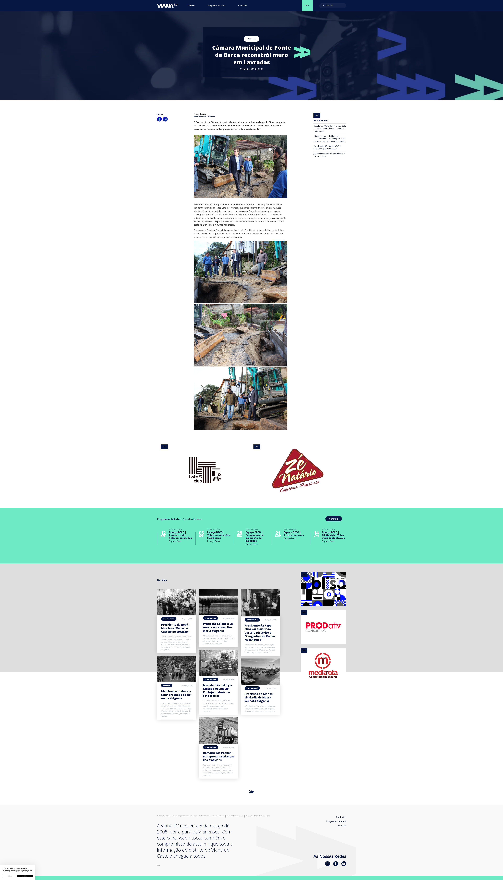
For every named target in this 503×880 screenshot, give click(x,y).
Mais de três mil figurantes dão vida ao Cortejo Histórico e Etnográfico (217, 690)
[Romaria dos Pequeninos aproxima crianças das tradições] (218, 742)
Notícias (191, 5)
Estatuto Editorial (218, 816)
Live (307, 5)
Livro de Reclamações (235, 816)
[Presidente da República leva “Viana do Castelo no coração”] (176, 614)
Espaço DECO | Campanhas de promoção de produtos (254, 536)
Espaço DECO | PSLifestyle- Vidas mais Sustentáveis (333, 535)
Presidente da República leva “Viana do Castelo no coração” (175, 628)
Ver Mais (333, 518)
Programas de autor (216, 5)
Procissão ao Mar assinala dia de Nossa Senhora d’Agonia (259, 697)
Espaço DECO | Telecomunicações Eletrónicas (218, 535)
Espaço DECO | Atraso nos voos (294, 534)
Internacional (168, 619)
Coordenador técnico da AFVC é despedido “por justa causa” (327, 147)
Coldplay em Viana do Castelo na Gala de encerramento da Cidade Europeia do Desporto (329, 128)
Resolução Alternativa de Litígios (258, 816)
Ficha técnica (204, 816)
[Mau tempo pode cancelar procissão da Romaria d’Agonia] (176, 681)
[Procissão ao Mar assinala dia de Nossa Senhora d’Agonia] (260, 683)
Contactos (242, 5)
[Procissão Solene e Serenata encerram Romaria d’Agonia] (218, 613)
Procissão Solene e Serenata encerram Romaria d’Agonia (218, 627)
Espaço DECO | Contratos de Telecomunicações (180, 535)
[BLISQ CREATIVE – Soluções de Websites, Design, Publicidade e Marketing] (158, 865)
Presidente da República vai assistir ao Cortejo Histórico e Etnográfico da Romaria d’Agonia (260, 632)
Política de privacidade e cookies (184, 816)
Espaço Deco (175, 541)
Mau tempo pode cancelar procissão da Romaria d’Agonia (176, 694)
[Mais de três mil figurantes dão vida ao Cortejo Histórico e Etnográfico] (218, 675)
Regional (251, 39)
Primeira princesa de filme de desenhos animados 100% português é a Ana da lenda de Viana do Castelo (329, 138)
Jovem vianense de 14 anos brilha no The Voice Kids (329, 154)
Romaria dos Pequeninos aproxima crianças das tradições (218, 756)
